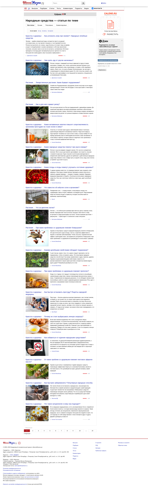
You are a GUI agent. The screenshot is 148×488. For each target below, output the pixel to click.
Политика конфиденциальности (12, 468)
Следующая (27, 433)
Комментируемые (61, 25)
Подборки (43, 8)
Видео (86, 8)
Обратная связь (122, 445)
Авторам (97, 448)
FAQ (96, 445)
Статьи (51, 8)
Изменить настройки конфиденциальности (15, 484)
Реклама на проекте (123, 442)
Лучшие (40, 25)
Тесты (59, 8)
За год (39, 31)
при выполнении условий (31, 477)
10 (80, 430)
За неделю (50, 31)
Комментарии (68, 8)
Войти (104, 3)
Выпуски (35, 8)
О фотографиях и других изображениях (14, 473)
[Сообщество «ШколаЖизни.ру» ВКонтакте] (96, 8)
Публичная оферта (100, 450)
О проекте (98, 442)
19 (92, 430)
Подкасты (78, 8)
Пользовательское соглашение (11, 470)
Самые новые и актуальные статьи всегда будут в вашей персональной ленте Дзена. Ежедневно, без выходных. (110, 52)
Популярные (49, 25)
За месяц (44, 31)
